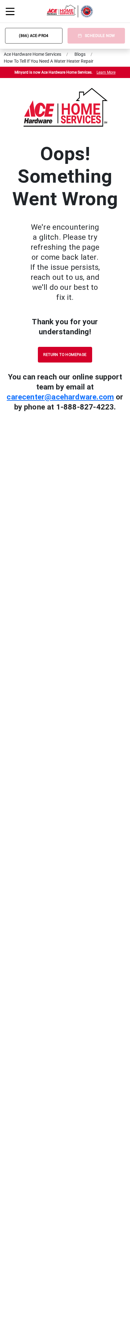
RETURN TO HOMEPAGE (64, 354)
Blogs (80, 54)
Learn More (106, 72)
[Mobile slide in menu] (10, 11)
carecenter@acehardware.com (60, 397)
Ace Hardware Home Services (32, 54)
